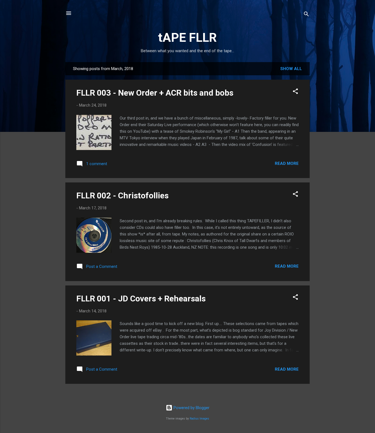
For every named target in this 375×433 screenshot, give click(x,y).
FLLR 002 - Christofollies (122, 195)
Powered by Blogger (190, 407)
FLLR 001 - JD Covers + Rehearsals (141, 298)
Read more (287, 163)
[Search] (306, 15)
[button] (295, 92)
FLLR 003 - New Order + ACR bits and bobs (154, 93)
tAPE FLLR (187, 37)
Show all (291, 68)
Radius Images (199, 418)
